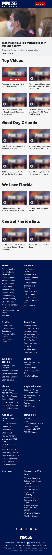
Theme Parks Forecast (29, 287)
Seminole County (9, 299)
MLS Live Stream (31, 516)
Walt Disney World (9, 374)
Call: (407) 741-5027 (32, 418)
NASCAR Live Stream (32, 489)
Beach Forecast (30, 291)
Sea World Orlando (9, 377)
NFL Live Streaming (32, 478)
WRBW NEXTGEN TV (10, 452)
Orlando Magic (30, 367)
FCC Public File (8, 461)
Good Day (29, 321)
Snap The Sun (29, 305)
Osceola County (8, 295)
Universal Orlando (9, 380)
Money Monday (30, 352)
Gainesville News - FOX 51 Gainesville (31, 391)
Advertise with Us (9, 449)
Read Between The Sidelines (32, 363)
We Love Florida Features (8, 366)
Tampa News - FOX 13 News (32, 396)
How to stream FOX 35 (10, 419)
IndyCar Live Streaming (29, 493)
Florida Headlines (9, 269)
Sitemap (5, 315)
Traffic (5, 321)
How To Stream (8, 390)
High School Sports (32, 376)
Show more (7, 53)
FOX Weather (29, 297)
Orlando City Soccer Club (32, 371)
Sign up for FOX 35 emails (9, 440)
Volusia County (8, 302)
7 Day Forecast (30, 283)
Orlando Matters (9, 399)
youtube (31, 529)
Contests (7, 471)
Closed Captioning (9, 458)
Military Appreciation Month (10, 311)
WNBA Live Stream (32, 513)
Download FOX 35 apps (9, 445)
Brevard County (8, 280)
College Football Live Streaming (32, 482)
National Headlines (9, 277)
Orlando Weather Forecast (31, 278)
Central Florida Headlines (8, 273)
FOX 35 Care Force (31, 328)
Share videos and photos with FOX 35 (32, 428)
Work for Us (7, 433)
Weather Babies (30, 331)
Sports (27, 358)
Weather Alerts (30, 274)
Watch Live (40, 4)
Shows (5, 386)
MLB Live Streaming (32, 486)
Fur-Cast (27, 346)
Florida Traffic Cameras (7, 340)
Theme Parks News (10, 370)
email (36, 529)
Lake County (7, 286)
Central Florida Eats (10, 408)
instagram (26, 529)
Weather (29, 265)
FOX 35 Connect (30, 432)
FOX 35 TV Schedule (10, 393)
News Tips (30, 414)
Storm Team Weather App (33, 301)
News (5, 265)
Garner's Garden (30, 343)
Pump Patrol (7, 325)
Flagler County (8, 283)
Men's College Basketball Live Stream (30, 499)
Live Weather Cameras (29, 270)
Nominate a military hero (10, 306)
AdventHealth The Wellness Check (31, 336)
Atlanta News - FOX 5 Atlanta (33, 401)
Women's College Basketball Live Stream (31, 507)
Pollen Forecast (30, 294)
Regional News (32, 386)
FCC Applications (9, 465)
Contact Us (6, 427)
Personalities (7, 430)
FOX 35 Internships (9, 436)
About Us (7, 414)
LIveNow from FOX (10, 405)
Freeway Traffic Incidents (8, 335)
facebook (16, 529)
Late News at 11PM (10, 402)
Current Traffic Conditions (8, 329)
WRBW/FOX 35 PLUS (10, 455)
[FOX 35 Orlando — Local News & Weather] (9, 4)
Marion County (8, 289)
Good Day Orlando (9, 396)
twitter (21, 529)
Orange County (8, 292)
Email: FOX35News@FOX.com (33, 422)
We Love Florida (30, 325)
